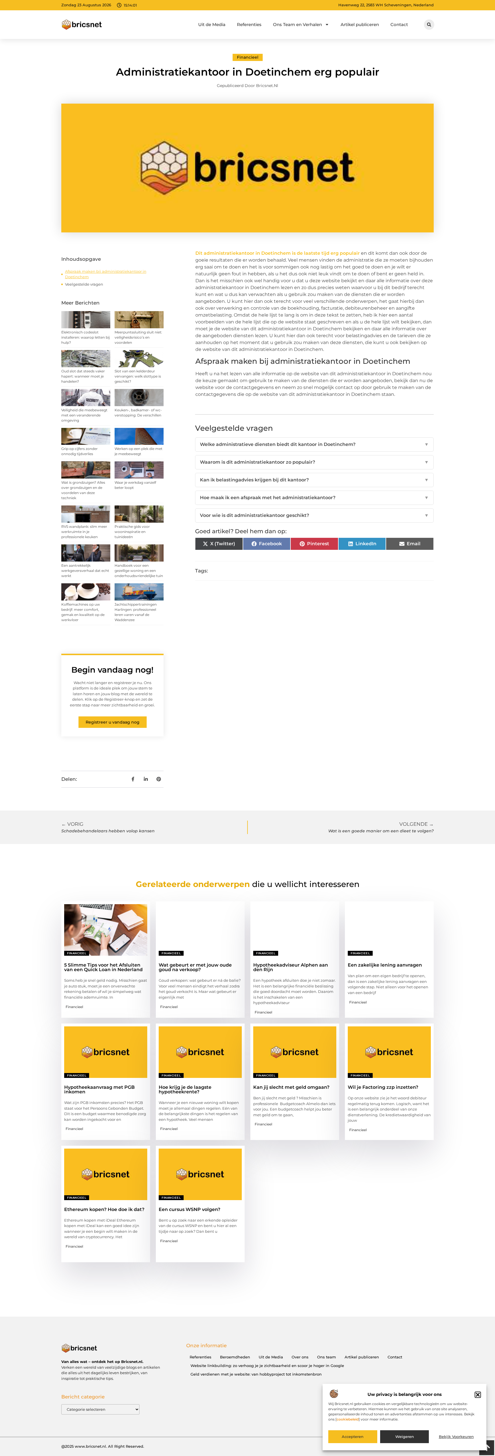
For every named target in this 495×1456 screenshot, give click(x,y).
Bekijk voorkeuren (456, 1437)
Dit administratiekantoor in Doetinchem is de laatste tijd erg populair (278, 253)
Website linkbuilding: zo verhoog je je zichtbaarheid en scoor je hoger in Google (267, 1365)
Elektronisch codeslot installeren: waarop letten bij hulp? (85, 337)
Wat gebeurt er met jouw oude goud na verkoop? (195, 967)
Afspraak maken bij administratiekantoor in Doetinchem (105, 274)
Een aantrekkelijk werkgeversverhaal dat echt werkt (85, 570)
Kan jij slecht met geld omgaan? (291, 1087)
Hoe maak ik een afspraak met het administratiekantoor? (314, 497)
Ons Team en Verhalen (297, 24)
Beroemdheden (235, 1357)
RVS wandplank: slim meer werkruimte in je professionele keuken (84, 531)
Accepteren (353, 1437)
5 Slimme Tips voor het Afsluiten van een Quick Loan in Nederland (103, 967)
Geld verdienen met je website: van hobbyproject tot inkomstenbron (256, 1374)
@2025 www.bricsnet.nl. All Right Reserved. (102, 1446)
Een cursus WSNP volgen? (189, 1209)
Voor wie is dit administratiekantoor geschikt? (314, 515)
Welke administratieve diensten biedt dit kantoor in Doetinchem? (314, 444)
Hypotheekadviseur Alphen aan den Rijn (290, 967)
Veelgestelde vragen (84, 284)
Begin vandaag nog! (112, 670)
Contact (399, 24)
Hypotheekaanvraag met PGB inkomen (99, 1089)
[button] (478, 1395)
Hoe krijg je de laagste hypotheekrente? (185, 1089)
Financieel (247, 57)
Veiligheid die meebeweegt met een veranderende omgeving (84, 415)
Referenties (249, 24)
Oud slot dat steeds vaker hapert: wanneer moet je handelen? (83, 376)
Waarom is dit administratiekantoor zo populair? (314, 462)
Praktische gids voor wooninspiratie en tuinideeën (132, 531)
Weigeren (404, 1437)
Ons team (326, 1357)
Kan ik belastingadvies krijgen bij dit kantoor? (314, 480)
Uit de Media (211, 24)
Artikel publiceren (360, 24)
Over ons (300, 1357)
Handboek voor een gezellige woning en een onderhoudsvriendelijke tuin (139, 570)
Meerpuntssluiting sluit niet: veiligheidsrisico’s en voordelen (138, 337)
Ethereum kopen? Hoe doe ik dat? (104, 1209)
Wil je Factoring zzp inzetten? (383, 1087)
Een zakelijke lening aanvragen (385, 965)
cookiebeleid (348, 1419)
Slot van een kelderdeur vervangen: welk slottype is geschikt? (138, 376)
